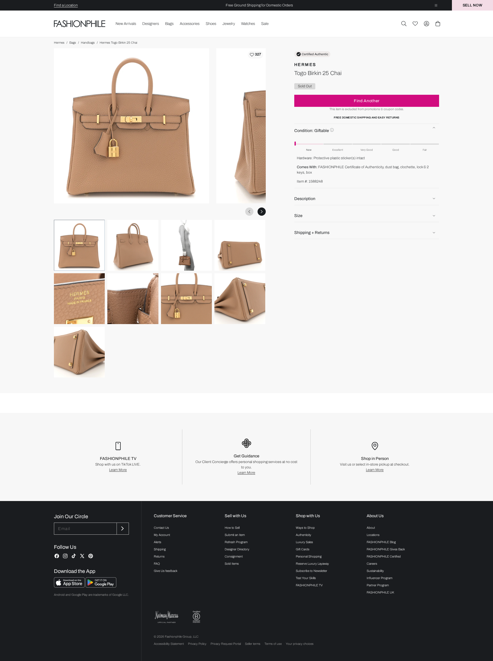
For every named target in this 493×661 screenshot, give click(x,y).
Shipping (160, 549)
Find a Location (66, 5)
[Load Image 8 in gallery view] (239, 298)
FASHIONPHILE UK (380, 592)
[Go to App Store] (70, 586)
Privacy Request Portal (226, 644)
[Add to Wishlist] (255, 55)
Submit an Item (235, 535)
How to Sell (232, 528)
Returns (159, 556)
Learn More (118, 470)
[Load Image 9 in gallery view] (79, 352)
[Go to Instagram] (65, 556)
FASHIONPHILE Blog (381, 542)
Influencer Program (379, 578)
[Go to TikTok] (74, 556)
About (371, 528)
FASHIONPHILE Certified (384, 556)
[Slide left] (249, 211)
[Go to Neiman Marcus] (166, 617)
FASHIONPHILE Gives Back (386, 549)
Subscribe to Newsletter (311, 571)
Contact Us (161, 528)
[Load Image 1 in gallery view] (79, 245)
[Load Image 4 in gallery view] (239, 245)
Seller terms (252, 644)
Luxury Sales (304, 542)
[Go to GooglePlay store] (101, 586)
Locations (373, 535)
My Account (162, 535)
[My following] (415, 23)
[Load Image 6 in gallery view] (132, 298)
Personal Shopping (308, 556)
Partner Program (378, 585)
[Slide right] (262, 211)
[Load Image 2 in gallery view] (132, 245)
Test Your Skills (306, 578)
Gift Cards (302, 549)
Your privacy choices (300, 644)
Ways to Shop (305, 528)
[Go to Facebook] (57, 556)
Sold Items (232, 563)
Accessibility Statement (169, 644)
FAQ (157, 563)
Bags (72, 42)
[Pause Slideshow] (436, 5)
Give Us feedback (165, 571)
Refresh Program (236, 542)
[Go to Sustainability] (196, 617)
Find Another (367, 100)
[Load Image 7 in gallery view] (186, 298)
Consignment (234, 556)
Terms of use (273, 644)
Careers (372, 563)
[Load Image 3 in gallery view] (186, 245)
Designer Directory (237, 549)
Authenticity (303, 535)
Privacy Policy (197, 644)
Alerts (157, 542)
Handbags (88, 42)
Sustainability (375, 571)
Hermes (59, 42)
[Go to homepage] (79, 23)
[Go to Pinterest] (90, 556)
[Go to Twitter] (82, 556)
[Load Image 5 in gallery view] (79, 298)
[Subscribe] (122, 529)
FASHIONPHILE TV (309, 585)
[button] (404, 23)
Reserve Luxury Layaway (312, 563)
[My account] (426, 23)
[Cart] (438, 23)
